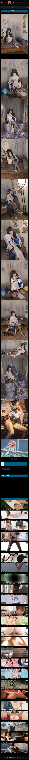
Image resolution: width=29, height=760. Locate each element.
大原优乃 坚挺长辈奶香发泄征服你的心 (9, 530)
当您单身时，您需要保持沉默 (7, 647)
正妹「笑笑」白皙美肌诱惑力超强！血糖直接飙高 (11, 710)
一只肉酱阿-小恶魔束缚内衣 (7, 541)
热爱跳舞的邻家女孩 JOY (6, 731)
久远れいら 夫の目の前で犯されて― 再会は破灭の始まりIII (14, 700)
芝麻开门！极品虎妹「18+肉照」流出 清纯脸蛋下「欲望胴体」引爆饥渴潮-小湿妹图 (14, 594)
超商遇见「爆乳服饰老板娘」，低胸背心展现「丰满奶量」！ (14, 668)
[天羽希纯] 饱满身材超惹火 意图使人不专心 (10, 626)
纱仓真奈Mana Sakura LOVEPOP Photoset (10, 509)
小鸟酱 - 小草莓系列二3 (6, 636)
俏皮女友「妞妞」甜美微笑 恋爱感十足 (9, 678)
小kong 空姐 (3, 604)
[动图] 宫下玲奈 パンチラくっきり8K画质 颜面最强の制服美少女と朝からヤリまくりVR (14, 615)
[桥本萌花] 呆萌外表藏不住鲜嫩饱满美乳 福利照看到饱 (12, 573)
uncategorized (6, 469)
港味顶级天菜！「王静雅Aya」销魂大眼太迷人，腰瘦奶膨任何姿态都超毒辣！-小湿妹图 (14, 752)
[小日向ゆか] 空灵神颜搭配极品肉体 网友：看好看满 (12, 721)
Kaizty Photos (14, 2)
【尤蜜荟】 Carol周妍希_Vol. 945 (8, 742)
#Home (12, 7)
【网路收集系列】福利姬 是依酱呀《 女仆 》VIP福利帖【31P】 (14, 562)
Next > (15, 459)
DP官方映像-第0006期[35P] (7, 552)
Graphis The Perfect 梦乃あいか (8, 657)
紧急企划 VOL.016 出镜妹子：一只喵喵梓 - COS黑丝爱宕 (13, 520)
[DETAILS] (2, 464)
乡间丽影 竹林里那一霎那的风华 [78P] (9, 689)
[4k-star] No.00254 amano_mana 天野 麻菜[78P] (11, 583)
